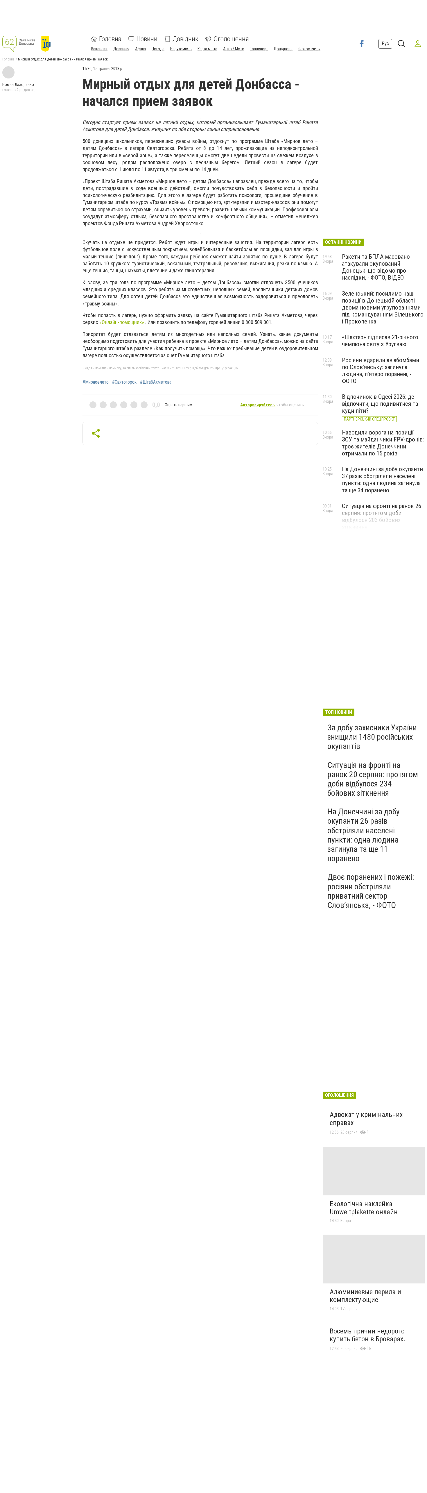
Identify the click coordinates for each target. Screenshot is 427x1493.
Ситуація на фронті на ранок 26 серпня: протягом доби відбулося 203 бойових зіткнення (381, 516)
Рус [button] (385, 43)
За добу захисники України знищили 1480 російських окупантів (372, 737)
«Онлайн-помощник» (121, 322)
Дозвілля (121, 49)
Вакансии (99, 49)
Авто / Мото (233, 49)
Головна (110, 39)
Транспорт (259, 49)
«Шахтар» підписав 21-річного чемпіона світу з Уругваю (380, 341)
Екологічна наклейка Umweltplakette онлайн (364, 1208)
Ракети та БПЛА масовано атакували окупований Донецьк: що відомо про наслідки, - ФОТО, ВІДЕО (376, 267)
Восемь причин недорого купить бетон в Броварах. (368, 1335)
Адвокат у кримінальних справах (366, 1119)
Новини (147, 39)
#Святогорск (124, 382)
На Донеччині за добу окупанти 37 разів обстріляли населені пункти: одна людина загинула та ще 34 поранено (382, 480)
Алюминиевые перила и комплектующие (365, 1296)
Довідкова (283, 49)
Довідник (185, 39)
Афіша (140, 49)
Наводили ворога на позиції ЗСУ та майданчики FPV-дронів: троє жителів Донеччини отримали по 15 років (383, 443)
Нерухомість (181, 49)
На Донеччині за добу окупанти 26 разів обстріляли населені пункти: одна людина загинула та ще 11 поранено (363, 835)
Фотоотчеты (309, 49)
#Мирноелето (95, 382)
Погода (158, 49)
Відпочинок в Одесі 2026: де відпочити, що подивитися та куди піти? (380, 403)
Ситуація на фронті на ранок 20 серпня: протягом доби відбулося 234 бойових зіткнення (372, 779)
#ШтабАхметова (155, 382)
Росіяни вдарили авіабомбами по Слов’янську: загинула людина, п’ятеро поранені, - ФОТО (380, 371)
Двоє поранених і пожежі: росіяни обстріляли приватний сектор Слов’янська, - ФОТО (370, 891)
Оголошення (231, 39)
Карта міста (207, 49)
